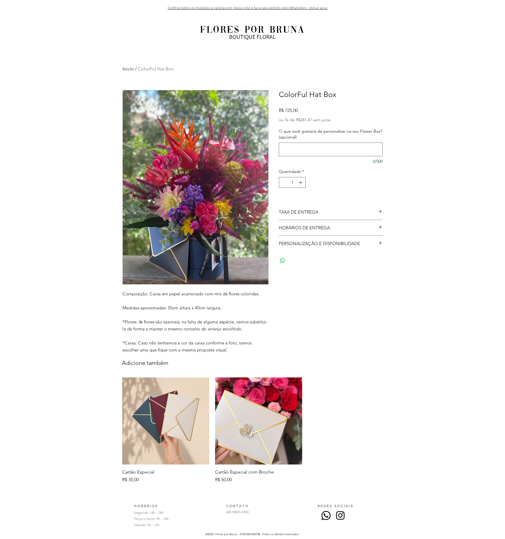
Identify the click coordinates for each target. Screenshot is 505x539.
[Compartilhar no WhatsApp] (282, 260)
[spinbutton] (292, 182)
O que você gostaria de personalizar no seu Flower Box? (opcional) (330, 134)
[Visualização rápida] (165, 421)
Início (128, 69)
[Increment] (301, 182)
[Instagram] (340, 515)
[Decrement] (283, 182)
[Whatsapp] (326, 515)
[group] (258, 430)
